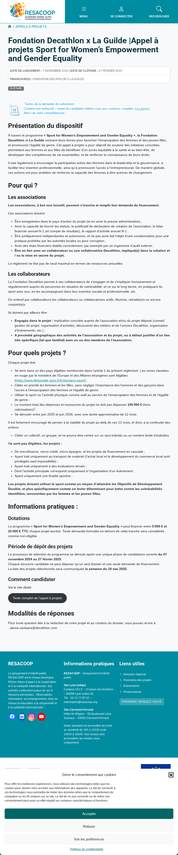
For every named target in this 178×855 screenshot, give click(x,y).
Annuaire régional (134, 674)
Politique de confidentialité (86, 849)
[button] (171, 774)
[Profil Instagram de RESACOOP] (32, 717)
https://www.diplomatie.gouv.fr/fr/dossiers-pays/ (50, 380)
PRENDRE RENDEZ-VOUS (142, 701)
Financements (132, 691)
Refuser (89, 826)
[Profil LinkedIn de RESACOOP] (22, 717)
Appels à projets (31, 26)
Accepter (89, 814)
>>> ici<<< (142, 108)
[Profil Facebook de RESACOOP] (12, 717)
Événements (131, 686)
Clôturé (16, 88)
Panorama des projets (137, 680)
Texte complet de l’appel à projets (37, 598)
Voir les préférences (89, 839)
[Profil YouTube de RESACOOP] (41, 717)
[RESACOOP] (32, 11)
